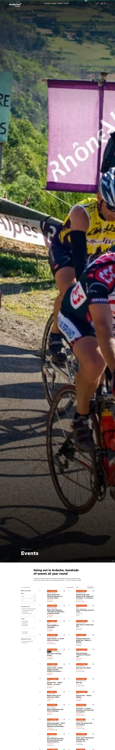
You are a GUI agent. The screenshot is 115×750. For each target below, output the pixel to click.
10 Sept (82, 734)
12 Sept (53, 635)
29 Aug (53, 664)
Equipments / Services (26, 639)
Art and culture (25, 621)
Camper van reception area (28, 641)
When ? (22, 593)
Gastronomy (25, 622)
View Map (91, 587)
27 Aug (82, 591)
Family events (25, 631)
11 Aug (83, 691)
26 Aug (83, 621)
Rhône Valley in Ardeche (27, 613)
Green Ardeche (25, 611)
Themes (23, 618)
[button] (86, 0)
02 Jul (52, 621)
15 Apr (53, 704)
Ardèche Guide (24, 549)
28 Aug (81, 719)
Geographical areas (25, 606)
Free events (25, 633)
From (23, 596)
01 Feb (52, 734)
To (22, 600)
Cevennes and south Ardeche (28, 610)
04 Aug (54, 678)
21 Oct (83, 649)
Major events (25, 624)
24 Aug (52, 605)
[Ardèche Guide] (15, 5)
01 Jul (82, 605)
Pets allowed (25, 642)
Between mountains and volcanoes (29, 608)
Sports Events (25, 625)
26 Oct (52, 691)
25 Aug (53, 591)
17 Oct (82, 635)
